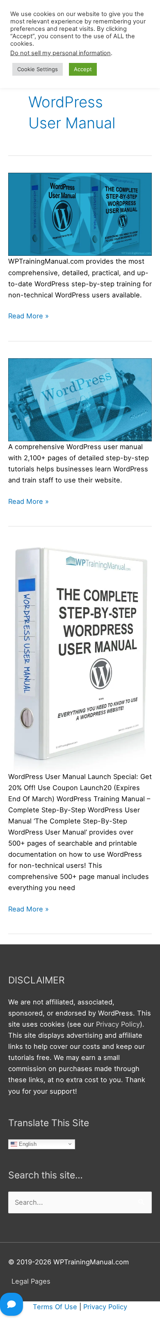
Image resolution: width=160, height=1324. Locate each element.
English (27, 1144)
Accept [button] (83, 69)
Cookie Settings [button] (37, 69)
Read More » (28, 316)
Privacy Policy (118, 1024)
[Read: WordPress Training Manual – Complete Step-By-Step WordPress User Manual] (80, 656)
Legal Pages (30, 1281)
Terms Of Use (55, 1307)
